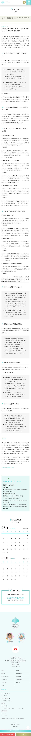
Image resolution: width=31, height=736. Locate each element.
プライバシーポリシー (15, 724)
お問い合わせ (15, 726)
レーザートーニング (6, 693)
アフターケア (4, 679)
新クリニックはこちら (7, 734)
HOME (3, 670)
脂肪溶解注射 (4, 710)
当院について (19, 673)
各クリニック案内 (5, 676)
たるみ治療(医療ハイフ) (6, 698)
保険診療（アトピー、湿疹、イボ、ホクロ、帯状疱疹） (13, 718)
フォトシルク (4, 695)
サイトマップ (15, 722)
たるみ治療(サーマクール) (7, 700)
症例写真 (3, 673)
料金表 (17, 670)
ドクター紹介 (4, 682)
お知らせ (18, 682)
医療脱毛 (3, 703)
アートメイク (4, 715)
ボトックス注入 (5, 705)
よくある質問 (19, 679)
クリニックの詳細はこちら (8, 467)
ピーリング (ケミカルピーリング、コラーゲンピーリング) (13, 708)
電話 (23, 734)
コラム (3, 685)
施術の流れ (18, 676)
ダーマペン (4, 713)
